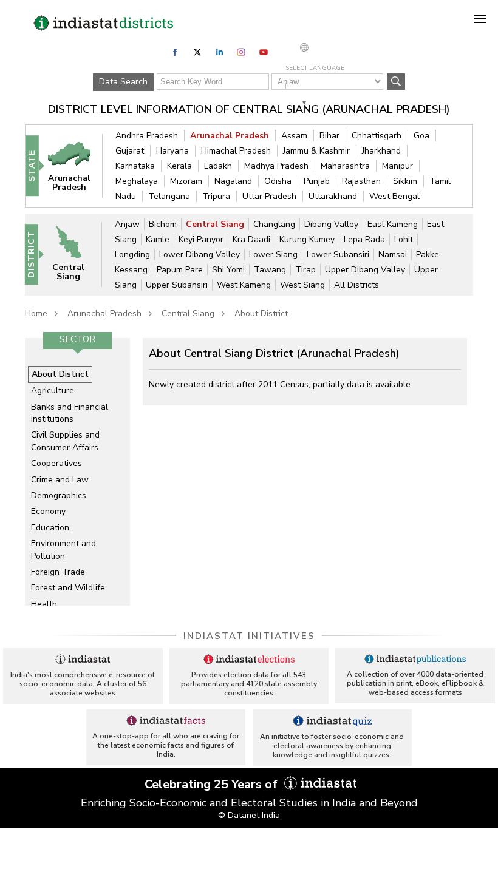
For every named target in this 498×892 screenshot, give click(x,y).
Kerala (179, 166)
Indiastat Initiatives (249, 636)
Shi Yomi (228, 269)
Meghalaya (136, 181)
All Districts (356, 285)
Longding (132, 254)
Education (50, 527)
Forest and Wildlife (68, 587)
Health (44, 604)
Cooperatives (56, 463)
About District (261, 313)
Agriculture (52, 390)
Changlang (274, 224)
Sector (77, 339)
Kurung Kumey (307, 239)
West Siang (302, 285)
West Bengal (394, 196)
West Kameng (244, 285)
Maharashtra (345, 166)
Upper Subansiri (177, 285)
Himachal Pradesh (236, 151)
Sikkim (405, 181)
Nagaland (233, 181)
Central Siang (215, 224)
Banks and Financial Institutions (69, 413)
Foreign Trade (58, 572)
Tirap (305, 269)
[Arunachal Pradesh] (75, 165)
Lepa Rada (364, 239)
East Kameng (392, 224)
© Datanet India (249, 815)
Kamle (157, 239)
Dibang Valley (331, 224)
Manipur (397, 166)
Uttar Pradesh (269, 196)
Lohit (403, 239)
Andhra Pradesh (146, 135)
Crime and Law (60, 479)
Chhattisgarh (376, 135)
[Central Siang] (74, 254)
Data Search (123, 81)
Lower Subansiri (338, 254)
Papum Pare (180, 269)
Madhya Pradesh (276, 166)
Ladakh (218, 166)
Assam (294, 135)
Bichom (163, 224)
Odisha (278, 181)
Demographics (58, 495)
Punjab (317, 181)
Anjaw (127, 224)
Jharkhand (381, 151)
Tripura (216, 196)
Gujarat (129, 151)
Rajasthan (361, 181)
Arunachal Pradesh (229, 135)
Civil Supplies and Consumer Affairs (65, 441)
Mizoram (186, 181)
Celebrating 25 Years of (213, 784)
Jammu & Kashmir (316, 151)
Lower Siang (273, 254)
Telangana (169, 196)
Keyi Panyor (201, 239)
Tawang (270, 269)
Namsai (392, 254)
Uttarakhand (333, 196)
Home (36, 313)
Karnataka (135, 166)
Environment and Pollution (63, 549)
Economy (48, 511)
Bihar (329, 135)
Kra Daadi (251, 239)
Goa (421, 135)
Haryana (172, 151)
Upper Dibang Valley (365, 269)
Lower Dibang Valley (199, 254)
